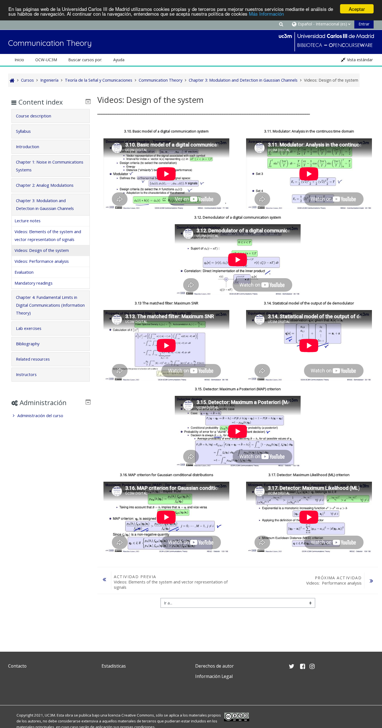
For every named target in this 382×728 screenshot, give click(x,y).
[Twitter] (13, 690)
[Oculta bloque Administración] (88, 402)
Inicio (19, 59)
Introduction (27, 146)
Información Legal (214, 676)
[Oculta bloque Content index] (88, 101)
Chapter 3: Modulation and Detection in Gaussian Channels (45, 204)
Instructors (26, 374)
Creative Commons (137, 715)
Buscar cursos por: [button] (85, 59)
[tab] (50, 116)
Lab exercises (28, 328)
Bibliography (27, 343)
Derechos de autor (214, 666)
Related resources (33, 359)
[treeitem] (50, 416)
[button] (281, 24)
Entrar (364, 24)
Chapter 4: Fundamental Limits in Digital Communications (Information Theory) (50, 305)
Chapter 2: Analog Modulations (45, 185)
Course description (33, 116)
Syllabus (23, 131)
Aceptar (357, 8)
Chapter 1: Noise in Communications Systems (49, 165)
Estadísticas (114, 666)
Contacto (17, 666)
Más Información (266, 13)
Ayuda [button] (118, 59)
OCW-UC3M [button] (46, 59)
